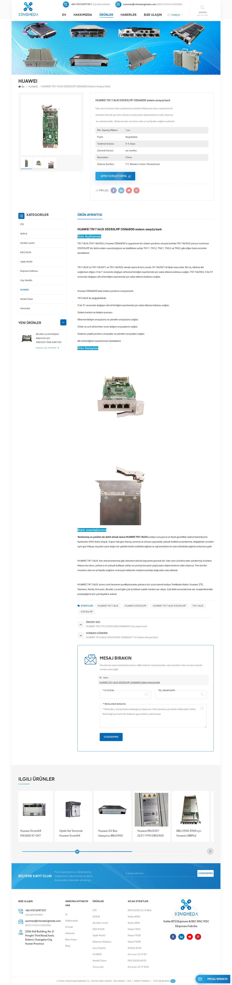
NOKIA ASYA (134, 948)
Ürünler (106, 15)
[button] (63, 322)
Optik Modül (26, 261)
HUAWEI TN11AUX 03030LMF (169, 605)
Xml (129, 981)
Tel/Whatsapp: (166, 690)
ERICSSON (25, 252)
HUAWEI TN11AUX (108, 605)
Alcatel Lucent (27, 243)
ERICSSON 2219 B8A (139, 910)
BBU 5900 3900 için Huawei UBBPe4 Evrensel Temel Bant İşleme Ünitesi (192, 833)
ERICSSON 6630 (137, 960)
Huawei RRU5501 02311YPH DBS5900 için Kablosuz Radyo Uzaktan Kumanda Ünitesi (115, 833)
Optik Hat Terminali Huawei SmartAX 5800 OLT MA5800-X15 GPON (36, 833)
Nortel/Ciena (26, 299)
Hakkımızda (83, 15)
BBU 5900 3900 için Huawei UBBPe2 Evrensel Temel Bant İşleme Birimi (153, 833)
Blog (67, 945)
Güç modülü (26, 280)
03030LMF (87, 611)
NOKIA (23, 233)
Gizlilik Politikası (142, 981)
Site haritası (119, 981)
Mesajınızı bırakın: (114, 704)
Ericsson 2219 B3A (138, 966)
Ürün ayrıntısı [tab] (89, 215)
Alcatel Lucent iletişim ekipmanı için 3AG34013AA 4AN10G (48, 338)
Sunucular (25, 308)
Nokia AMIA (134, 916)
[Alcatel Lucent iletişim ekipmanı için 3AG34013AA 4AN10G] (26, 338)
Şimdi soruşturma (114, 176)
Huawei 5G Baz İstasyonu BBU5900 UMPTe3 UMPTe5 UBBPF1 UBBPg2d (75, 833)
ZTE (22, 224)
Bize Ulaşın (153, 15)
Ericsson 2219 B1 (137, 954)
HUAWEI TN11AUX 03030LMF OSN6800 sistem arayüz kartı (129, 682)
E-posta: (108, 690)
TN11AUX (197, 605)
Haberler (129, 15)
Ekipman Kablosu (29, 271)
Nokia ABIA (134, 922)
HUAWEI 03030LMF (135, 605)
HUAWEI (33, 86)
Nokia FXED (134, 929)
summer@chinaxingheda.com (139, 4)
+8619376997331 (81, 4)
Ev (64, 15)
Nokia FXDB (134, 935)
